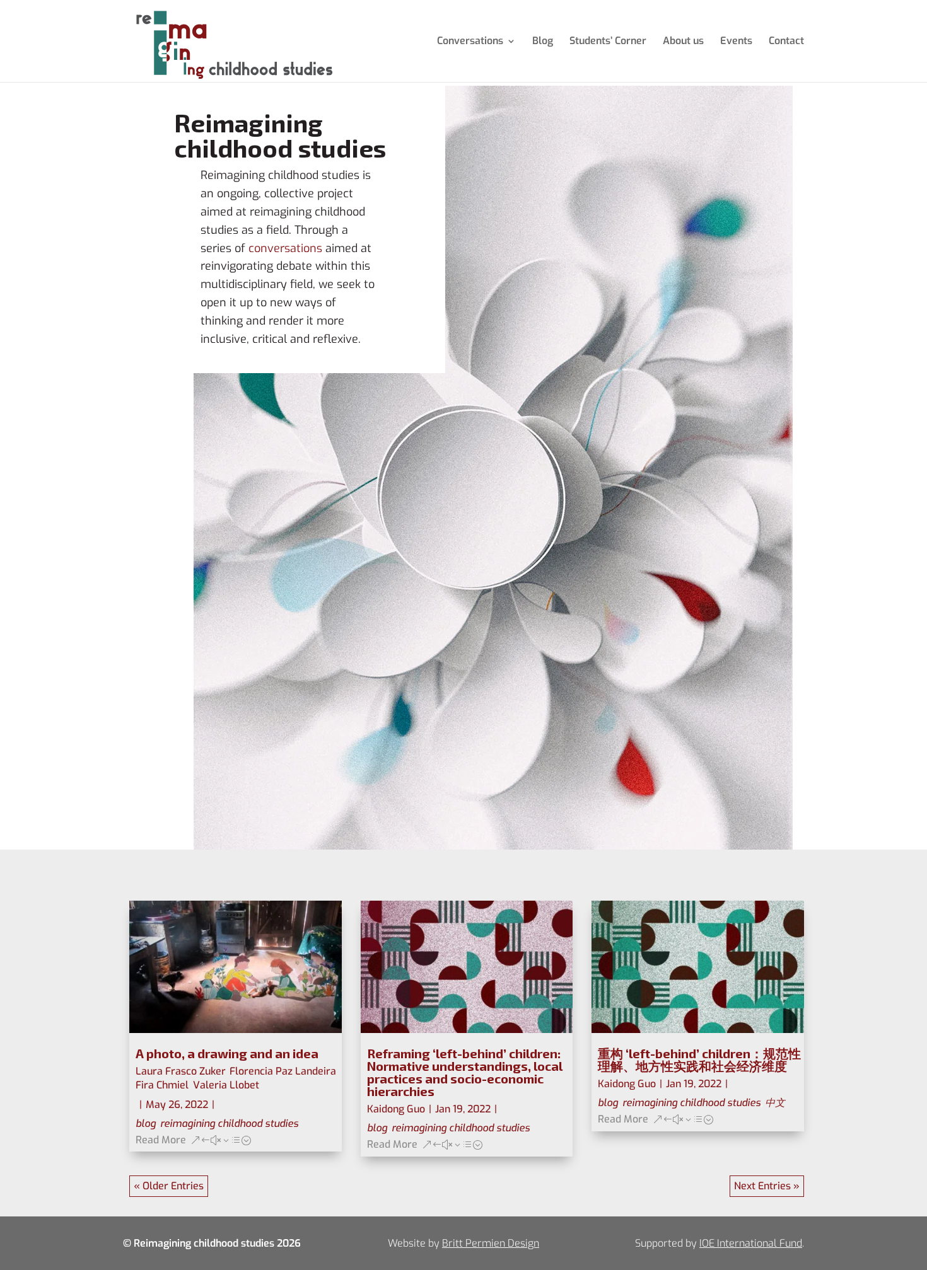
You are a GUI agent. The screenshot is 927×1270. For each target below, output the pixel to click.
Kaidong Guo (396, 1109)
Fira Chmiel (162, 1085)
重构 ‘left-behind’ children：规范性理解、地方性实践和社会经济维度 (699, 1059)
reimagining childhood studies (229, 1123)
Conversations (470, 42)
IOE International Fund (750, 1243)
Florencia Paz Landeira (283, 1071)
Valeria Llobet (226, 1085)
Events (736, 42)
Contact (786, 42)
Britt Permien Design (490, 1243)
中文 (775, 1102)
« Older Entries (169, 1185)
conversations (285, 248)
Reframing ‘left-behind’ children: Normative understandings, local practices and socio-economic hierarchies (465, 1072)
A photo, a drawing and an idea (227, 1053)
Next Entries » (767, 1185)
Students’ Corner (607, 42)
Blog (542, 42)
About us (683, 42)
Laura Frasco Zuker (180, 1071)
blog (146, 1123)
